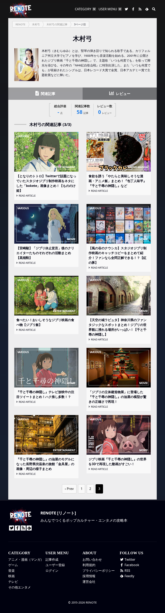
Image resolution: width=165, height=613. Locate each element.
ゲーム (13, 565)
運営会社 (88, 581)
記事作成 (51, 559)
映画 (11, 576)
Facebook (131, 565)
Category (83, 9)
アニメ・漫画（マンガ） (26, 559)
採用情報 (88, 576)
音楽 (11, 570)
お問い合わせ (92, 559)
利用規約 (88, 565)
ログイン (51, 570)
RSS (127, 570)
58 (82, 109)
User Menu (108, 9)
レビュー (122, 93)
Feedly (129, 576)
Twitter (129, 559)
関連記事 (47, 93)
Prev (70, 488)
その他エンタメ (19, 587)
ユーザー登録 (55, 565)
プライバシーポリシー (98, 570)
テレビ (13, 581)
